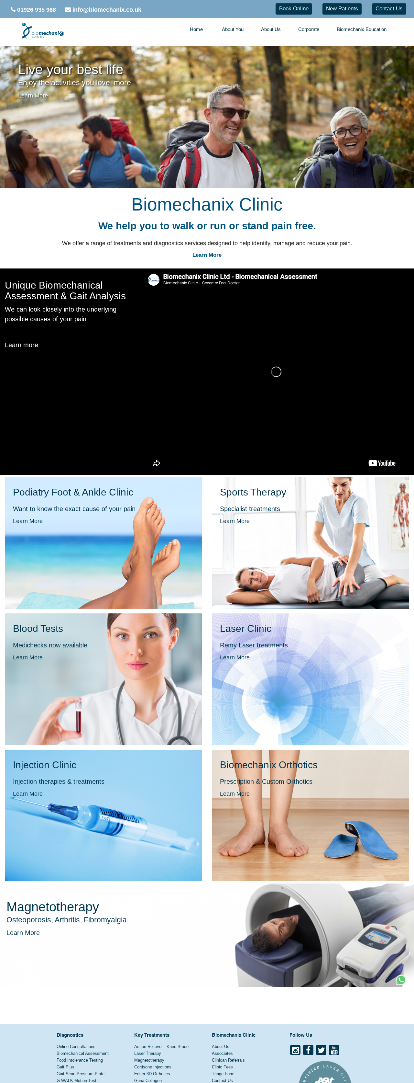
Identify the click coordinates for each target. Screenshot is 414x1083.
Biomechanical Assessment (83, 1053)
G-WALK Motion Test (76, 1080)
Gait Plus (65, 1067)
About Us (271, 29)
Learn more (21, 344)
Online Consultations (76, 1046)
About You (233, 29)
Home (196, 29)
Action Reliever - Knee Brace (161, 1046)
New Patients (342, 9)
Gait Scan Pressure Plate (80, 1073)
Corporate (308, 29)
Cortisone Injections (152, 1067)
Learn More (29, 95)
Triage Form (223, 1073)
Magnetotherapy (149, 1060)
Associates (222, 1053)
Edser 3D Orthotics (152, 1073)
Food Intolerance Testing (80, 1060)
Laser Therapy (147, 1053)
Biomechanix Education (362, 29)
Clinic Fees (222, 1067)
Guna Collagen (148, 1080)
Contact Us (389, 9)
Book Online (294, 9)
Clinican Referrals (228, 1060)
